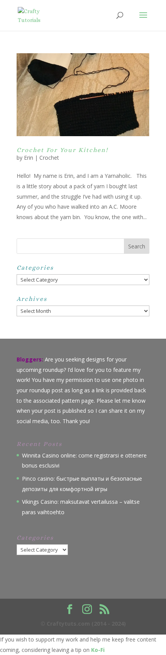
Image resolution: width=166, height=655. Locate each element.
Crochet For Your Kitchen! (62, 150)
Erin (28, 157)
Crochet (49, 157)
